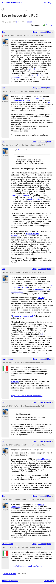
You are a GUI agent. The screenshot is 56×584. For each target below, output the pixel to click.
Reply (34, 32)
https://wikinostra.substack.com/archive (26, 396)
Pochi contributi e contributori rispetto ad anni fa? (27, 99)
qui (49, 102)
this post (21, 150)
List (17, 22)
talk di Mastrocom (44, 459)
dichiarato (15, 382)
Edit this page (49, 581)
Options (49, 25)
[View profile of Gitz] (5, 43)
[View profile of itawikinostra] (5, 370)
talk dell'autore (34, 69)
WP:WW (41, 298)
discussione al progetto (20, 195)
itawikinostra (7, 359)
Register (51, 2)
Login (45, 2)
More (49, 32)
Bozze (19, 2)
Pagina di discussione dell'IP (23, 316)
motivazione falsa (35, 199)
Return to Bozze (9, 574)
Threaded (28, 22)
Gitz (3, 32)
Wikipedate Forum (8, 2)
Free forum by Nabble (10, 581)
